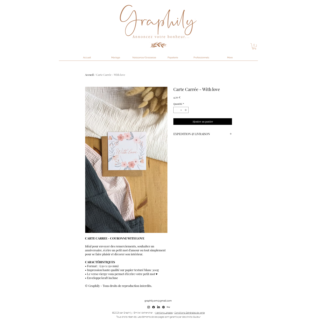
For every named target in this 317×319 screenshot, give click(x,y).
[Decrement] (176, 110)
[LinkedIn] (158, 307)
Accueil (89, 74)
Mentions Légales (164, 312)
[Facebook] (153, 307)
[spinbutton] (181, 110)
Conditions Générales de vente (189, 312)
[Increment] (186, 110)
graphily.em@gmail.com (158, 300)
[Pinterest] (163, 307)
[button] (254, 46)
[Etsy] (168, 307)
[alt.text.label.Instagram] (148, 307)
